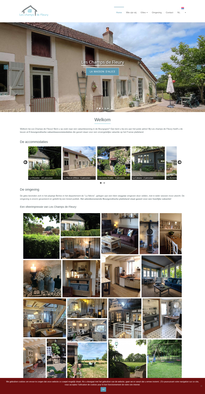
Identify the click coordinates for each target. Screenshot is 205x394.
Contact (169, 12)
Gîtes (143, 12)
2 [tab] (104, 183)
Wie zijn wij (131, 12)
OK (103, 389)
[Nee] (201, 385)
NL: (179, 12)
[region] (102, 67)
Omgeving (157, 12)
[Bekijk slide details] (44, 163)
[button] (6, 67)
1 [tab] (101, 183)
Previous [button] (25, 162)
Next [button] (179, 162)
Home (119, 12)
